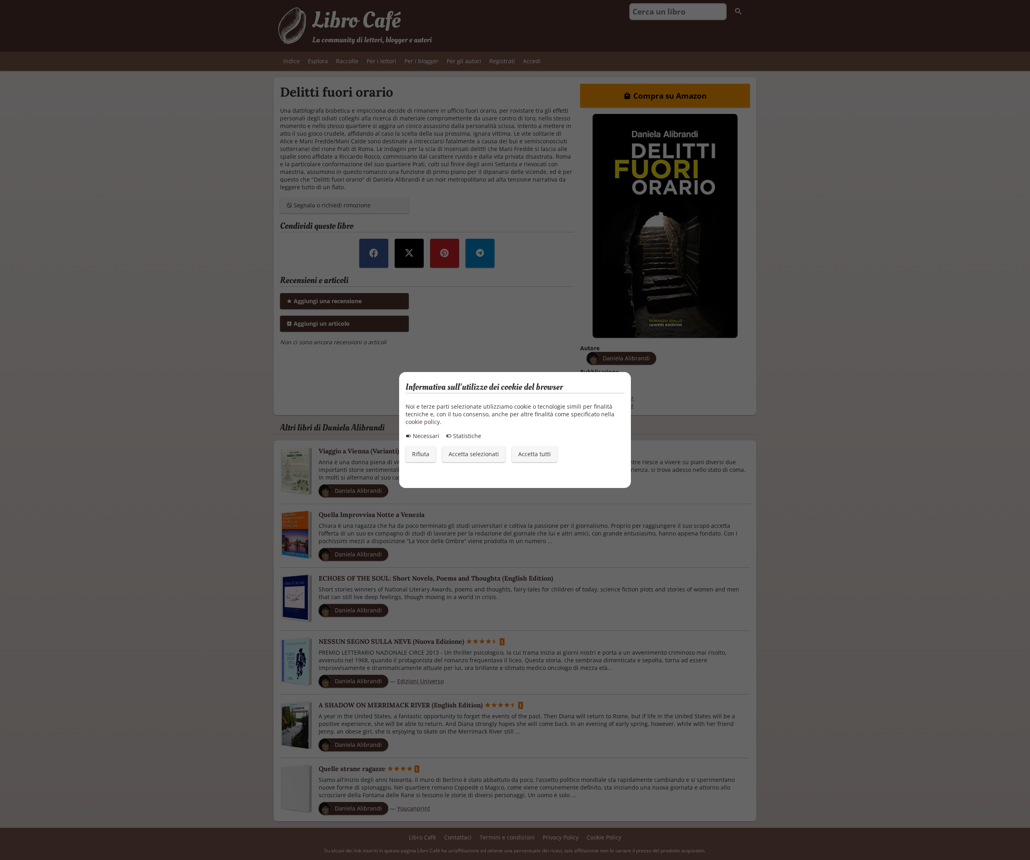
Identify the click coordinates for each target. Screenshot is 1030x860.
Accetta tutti (534, 454)
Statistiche (466, 436)
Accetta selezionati (474, 454)
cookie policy (423, 422)
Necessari (425, 436)
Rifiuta (420, 454)
